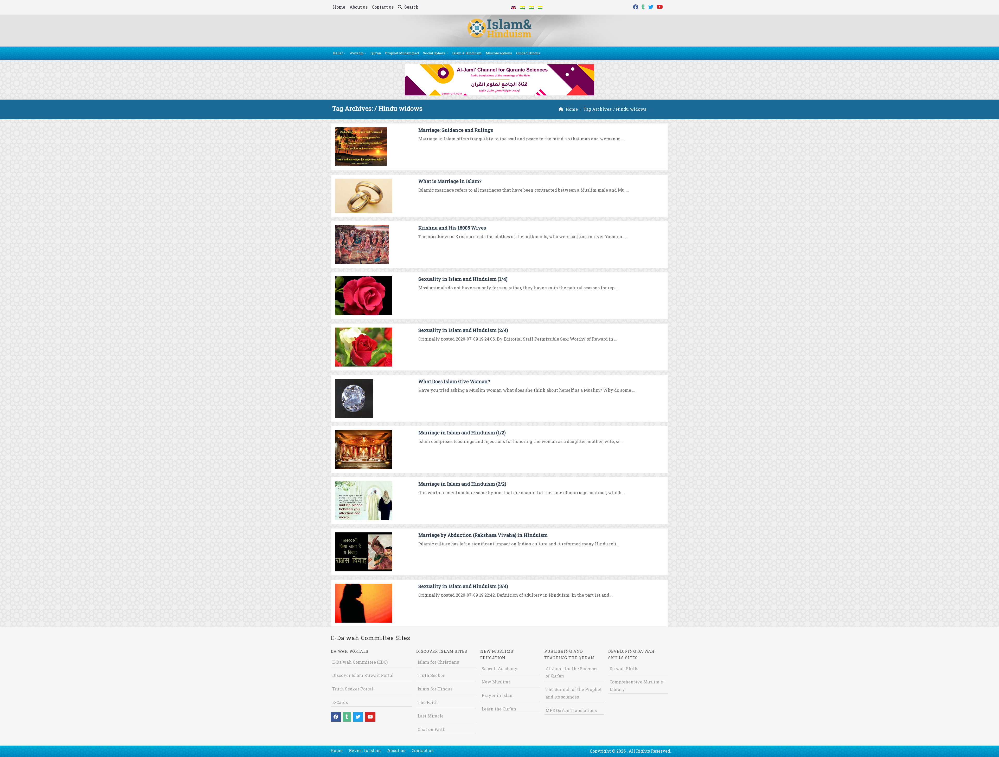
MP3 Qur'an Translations (571, 710)
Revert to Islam (365, 750)
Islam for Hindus (435, 688)
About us (358, 7)
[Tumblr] (644, 6)
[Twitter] (651, 6)
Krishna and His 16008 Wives (452, 228)
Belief (338, 53)
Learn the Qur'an (499, 709)
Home (339, 7)
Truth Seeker (431, 675)
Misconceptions (499, 53)
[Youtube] (660, 6)
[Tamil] (540, 7)
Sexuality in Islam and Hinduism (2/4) (463, 330)
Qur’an (375, 53)
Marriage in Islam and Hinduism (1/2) (462, 432)
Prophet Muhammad (402, 53)
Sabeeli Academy (499, 668)
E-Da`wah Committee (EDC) (360, 662)
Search (411, 7)
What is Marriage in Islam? (450, 181)
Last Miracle (431, 716)
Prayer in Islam (498, 695)
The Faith (428, 702)
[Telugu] (531, 7)
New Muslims (496, 681)
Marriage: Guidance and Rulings (455, 130)
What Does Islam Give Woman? (454, 381)
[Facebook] (636, 6)
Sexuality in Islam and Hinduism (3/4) (463, 586)
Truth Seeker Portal (352, 688)
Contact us (383, 7)
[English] (513, 7)
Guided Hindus (528, 53)
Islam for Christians (438, 662)
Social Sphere (434, 53)
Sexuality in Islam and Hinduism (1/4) (463, 279)
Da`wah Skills (624, 668)
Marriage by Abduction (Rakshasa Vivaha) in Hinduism (483, 535)
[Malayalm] (522, 7)
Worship (356, 53)
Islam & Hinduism (467, 53)
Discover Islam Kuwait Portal (363, 675)
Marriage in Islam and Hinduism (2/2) (462, 484)
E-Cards (340, 702)
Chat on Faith (432, 729)
